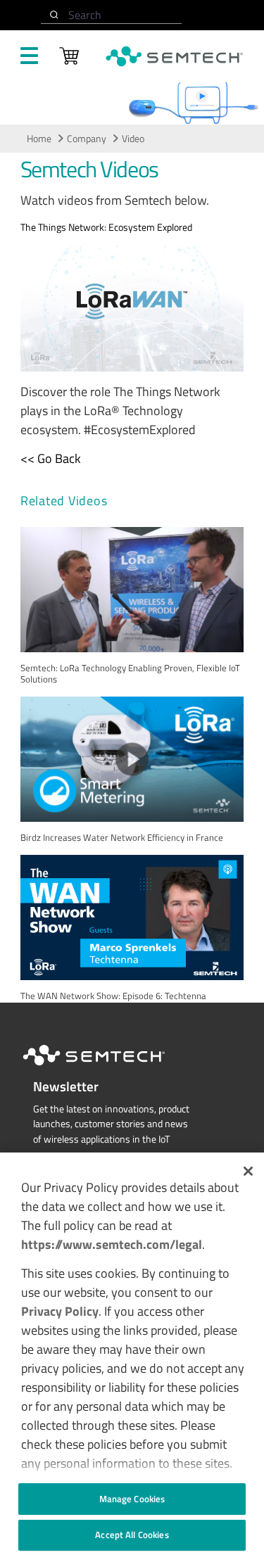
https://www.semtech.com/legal (111, 1244)
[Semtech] (108, 1068)
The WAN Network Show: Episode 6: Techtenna (113, 996)
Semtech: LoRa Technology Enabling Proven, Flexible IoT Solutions (130, 673)
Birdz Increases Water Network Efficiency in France (121, 837)
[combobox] (111, 15)
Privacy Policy (60, 1311)
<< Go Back (50, 458)
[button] (248, 1171)
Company (86, 138)
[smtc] (174, 56)
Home (39, 138)
